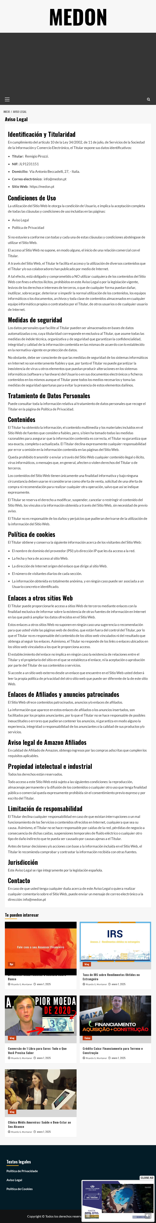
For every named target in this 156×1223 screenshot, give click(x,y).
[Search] (148, 99)
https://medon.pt (42, 186)
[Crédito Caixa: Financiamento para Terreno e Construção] (115, 1019)
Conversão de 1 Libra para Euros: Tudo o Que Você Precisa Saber (37, 1050)
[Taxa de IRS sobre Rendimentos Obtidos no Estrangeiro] (115, 945)
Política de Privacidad (28, 227)
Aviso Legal (20, 220)
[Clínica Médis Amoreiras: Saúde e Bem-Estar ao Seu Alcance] (41, 1093)
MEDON (78, 16)
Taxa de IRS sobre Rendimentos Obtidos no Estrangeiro (111, 976)
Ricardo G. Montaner (21, 984)
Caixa (87, 1038)
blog (86, 964)
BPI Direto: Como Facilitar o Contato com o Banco (37, 976)
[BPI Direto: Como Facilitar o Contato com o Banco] (41, 945)
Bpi (11, 964)
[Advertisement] (78, 63)
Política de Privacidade (22, 1171)
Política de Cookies (19, 1189)
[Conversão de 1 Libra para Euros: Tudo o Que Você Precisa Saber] (41, 1019)
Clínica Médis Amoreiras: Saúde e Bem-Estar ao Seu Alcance (39, 1124)
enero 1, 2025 (44, 984)
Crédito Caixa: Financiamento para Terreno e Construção (113, 1050)
